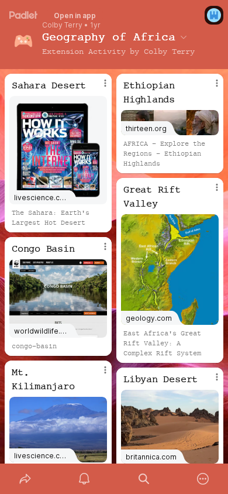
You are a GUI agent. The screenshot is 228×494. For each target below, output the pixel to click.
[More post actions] (98, 88)
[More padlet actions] (203, 478)
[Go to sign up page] (214, 15)
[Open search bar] (144, 479)
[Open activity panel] (85, 478)
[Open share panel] (25, 478)
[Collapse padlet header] (183, 36)
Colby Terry (62, 25)
